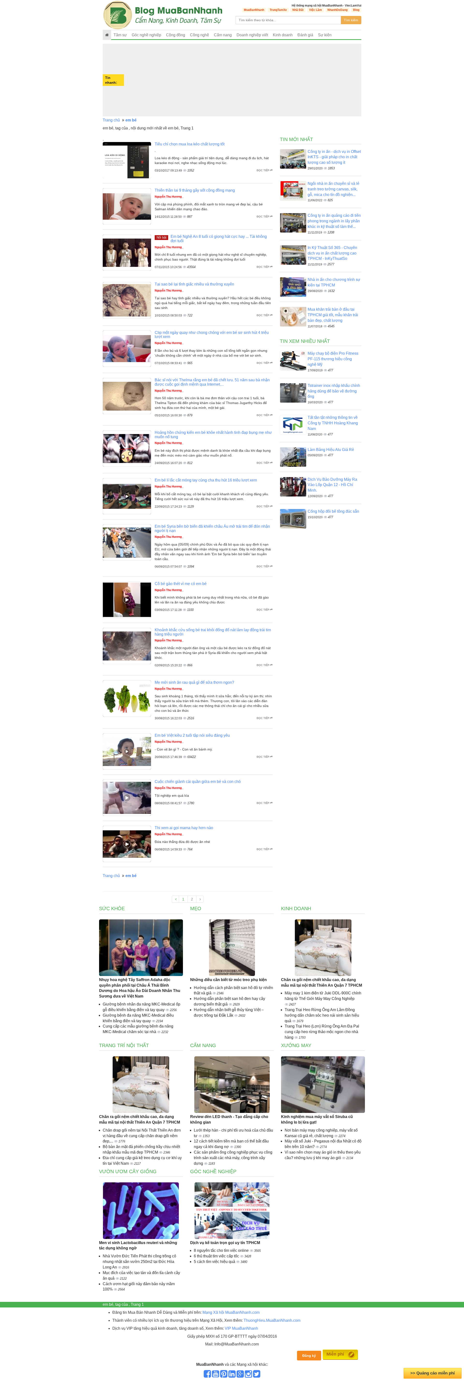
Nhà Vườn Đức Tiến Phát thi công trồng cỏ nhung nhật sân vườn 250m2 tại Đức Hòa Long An (139, 1261)
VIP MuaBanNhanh (241, 1328)
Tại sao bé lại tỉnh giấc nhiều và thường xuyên (194, 284)
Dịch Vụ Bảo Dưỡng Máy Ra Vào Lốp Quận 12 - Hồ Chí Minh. (332, 485)
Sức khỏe (112, 908)
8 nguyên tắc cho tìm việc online (222, 1250)
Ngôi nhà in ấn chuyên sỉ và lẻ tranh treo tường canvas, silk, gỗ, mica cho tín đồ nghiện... (333, 189)
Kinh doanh (283, 35)
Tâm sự (120, 35)
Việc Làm (315, 10)
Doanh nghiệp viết (252, 35)
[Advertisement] (243, 80)
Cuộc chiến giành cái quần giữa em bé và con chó (198, 782)
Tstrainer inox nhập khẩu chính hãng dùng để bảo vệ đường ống (334, 391)
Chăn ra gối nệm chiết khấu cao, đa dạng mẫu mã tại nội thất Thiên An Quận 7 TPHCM (321, 982)
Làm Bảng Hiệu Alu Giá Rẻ (331, 450)
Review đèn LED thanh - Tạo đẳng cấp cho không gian (229, 1119)
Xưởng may (296, 1045)
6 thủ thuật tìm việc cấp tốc (217, 1256)
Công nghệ (199, 35)
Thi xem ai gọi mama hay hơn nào (184, 828)
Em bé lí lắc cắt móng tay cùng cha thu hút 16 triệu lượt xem (206, 480)
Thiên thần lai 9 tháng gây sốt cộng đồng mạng (195, 190)
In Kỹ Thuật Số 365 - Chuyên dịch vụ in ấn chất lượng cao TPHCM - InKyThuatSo (332, 253)
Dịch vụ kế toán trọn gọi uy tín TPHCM (225, 1243)
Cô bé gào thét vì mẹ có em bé (181, 584)
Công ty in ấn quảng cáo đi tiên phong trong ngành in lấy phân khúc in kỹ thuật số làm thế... (334, 221)
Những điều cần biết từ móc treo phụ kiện (228, 980)
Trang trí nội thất (124, 1045)
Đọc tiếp (263, 170)
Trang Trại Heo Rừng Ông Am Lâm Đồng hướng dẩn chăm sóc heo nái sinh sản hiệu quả (322, 1015)
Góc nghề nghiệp (146, 35)
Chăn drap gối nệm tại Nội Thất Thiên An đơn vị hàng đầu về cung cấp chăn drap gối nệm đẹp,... (142, 1135)
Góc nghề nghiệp (213, 1171)
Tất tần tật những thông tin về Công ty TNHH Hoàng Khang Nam (333, 423)
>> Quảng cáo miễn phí (432, 1373)
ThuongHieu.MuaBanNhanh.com (272, 1320)
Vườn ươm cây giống (128, 1171)
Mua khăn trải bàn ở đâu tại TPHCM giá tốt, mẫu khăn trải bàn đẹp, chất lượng (333, 315)
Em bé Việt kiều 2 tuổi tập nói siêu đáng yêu (192, 735)
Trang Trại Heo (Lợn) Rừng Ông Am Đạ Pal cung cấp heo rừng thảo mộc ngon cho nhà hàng (322, 1031)
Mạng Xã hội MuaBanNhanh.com (231, 1312)
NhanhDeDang (337, 10)
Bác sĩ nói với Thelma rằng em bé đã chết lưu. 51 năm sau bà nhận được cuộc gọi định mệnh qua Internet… (212, 382)
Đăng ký (309, 1356)
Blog (356, 10)
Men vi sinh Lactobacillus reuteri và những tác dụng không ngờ (138, 1245)
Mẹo (195, 908)
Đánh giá (305, 35)
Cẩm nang (223, 35)
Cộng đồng (175, 35)
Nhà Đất (298, 10)
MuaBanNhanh (254, 10)
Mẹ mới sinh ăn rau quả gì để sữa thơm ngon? (194, 682)
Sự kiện (325, 35)
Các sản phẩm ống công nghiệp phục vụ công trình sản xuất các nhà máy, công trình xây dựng (233, 1157)
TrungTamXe (278, 10)
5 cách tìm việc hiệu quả (215, 1262)
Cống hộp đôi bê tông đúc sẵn (333, 511)
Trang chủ (111, 120)
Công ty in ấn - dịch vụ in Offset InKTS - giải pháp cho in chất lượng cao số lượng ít (334, 157)
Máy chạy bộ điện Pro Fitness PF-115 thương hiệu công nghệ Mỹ (333, 359)
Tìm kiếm (351, 20)
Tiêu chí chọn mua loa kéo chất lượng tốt (190, 144)
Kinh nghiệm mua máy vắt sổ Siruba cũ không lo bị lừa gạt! (317, 1119)
